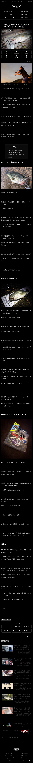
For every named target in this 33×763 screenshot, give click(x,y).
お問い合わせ (24, 758)
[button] (27, 56)
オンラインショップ (9, 758)
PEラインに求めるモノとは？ (15, 150)
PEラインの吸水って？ (14, 152)
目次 (14, 147)
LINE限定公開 (8, 753)
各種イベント (24, 755)
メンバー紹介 (8, 755)
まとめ (10, 157)
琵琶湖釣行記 (24, 753)
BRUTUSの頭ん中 (7, 619)
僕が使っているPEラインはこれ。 (17, 154)
